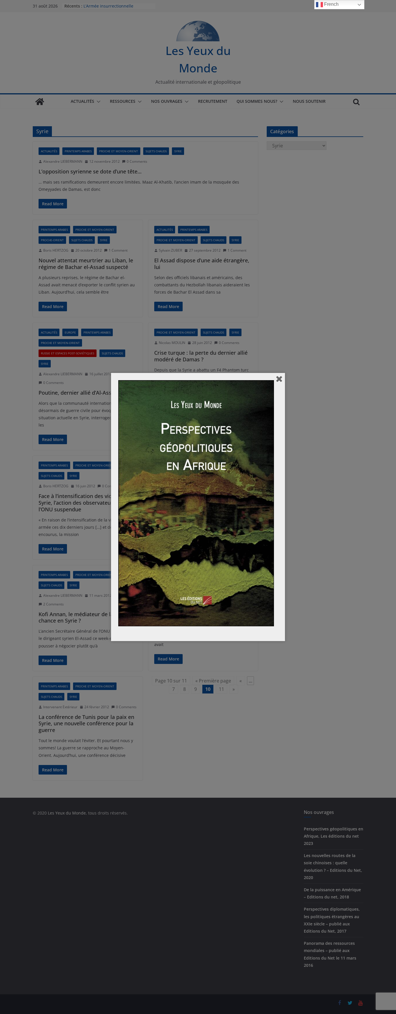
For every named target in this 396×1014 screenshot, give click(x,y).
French (331, 4)
